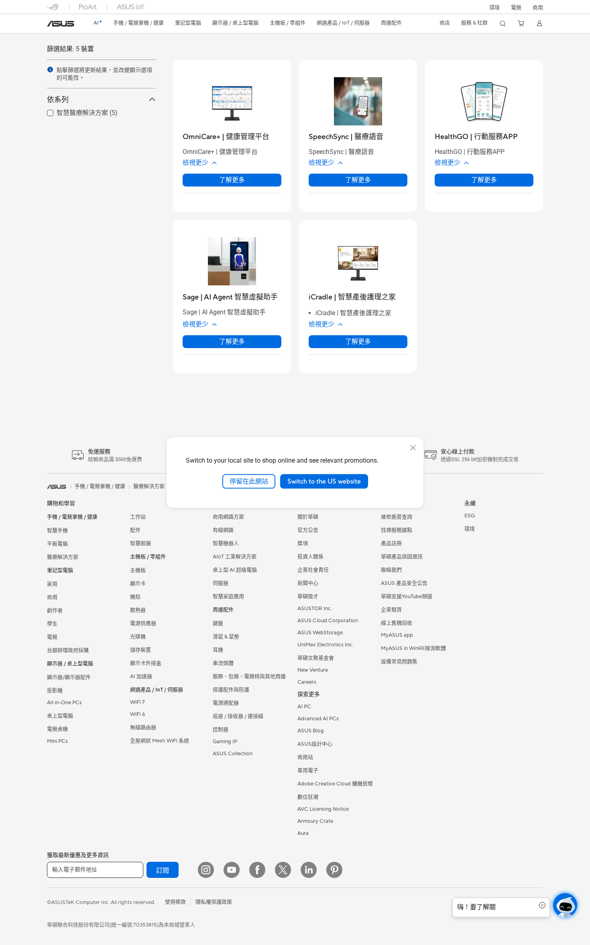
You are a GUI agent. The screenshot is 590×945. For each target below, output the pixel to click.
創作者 (55, 610)
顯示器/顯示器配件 (69, 677)
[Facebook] (257, 870)
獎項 (302, 543)
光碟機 (138, 636)
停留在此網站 (249, 481)
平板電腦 (57, 544)
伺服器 (220, 583)
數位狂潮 (307, 797)
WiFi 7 (137, 702)
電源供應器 (143, 623)
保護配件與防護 (231, 690)
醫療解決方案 (62, 557)
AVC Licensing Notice (323, 809)
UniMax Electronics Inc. (325, 645)
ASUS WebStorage (320, 632)
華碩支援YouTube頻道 (406, 596)
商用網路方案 (228, 517)
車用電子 (307, 770)
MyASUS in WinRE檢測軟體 (413, 648)
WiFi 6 (137, 714)
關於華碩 (307, 517)
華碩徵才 (307, 596)
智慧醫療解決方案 (72, 112)
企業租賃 (391, 610)
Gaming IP (225, 741)
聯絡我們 (391, 570)
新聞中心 (307, 583)
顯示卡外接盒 (145, 663)
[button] (516, 7)
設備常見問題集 (399, 661)
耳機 (218, 650)
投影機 (55, 690)
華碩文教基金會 (315, 658)
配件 (135, 530)
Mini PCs (57, 741)
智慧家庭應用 (228, 596)
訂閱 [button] (162, 871)
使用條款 (175, 902)
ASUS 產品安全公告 (404, 583)
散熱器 (138, 610)
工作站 (138, 517)
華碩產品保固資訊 (402, 556)
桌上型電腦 (60, 716)
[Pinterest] (334, 870)
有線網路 (223, 530)
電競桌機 (57, 729)
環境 (494, 7)
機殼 (135, 597)
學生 (52, 624)
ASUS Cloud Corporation (327, 620)
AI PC (304, 706)
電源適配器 (226, 703)
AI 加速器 (141, 676)
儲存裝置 (140, 650)
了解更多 (232, 180)
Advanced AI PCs (318, 718)
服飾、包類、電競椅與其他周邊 (249, 676)
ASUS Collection (232, 753)
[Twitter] (283, 870)
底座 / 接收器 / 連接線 (238, 716)
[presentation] (50, 69)
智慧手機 (57, 530)
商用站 (305, 757)
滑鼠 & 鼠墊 (226, 636)
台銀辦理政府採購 (68, 650)
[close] (413, 447)
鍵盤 (218, 623)
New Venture (312, 670)
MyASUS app (397, 635)
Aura (303, 833)
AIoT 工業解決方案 (234, 556)
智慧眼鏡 (140, 543)
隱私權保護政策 (213, 902)
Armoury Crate (315, 821)
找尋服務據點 (396, 530)
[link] (60, 24)
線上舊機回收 (396, 623)
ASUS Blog (310, 731)
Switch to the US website (324, 481)
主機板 (138, 570)
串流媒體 (223, 663)
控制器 (220, 729)
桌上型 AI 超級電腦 (235, 570)
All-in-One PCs (64, 702)
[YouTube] (232, 870)
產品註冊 (391, 543)
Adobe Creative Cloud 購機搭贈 (335, 784)
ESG (469, 515)
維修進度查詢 (396, 517)
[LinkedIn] (309, 870)
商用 (52, 597)
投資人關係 (310, 556)
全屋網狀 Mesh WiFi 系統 (159, 741)
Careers (306, 682)
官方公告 (307, 530)
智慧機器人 (226, 543)
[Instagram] (206, 870)
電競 (52, 637)
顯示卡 (138, 583)
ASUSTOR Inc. (314, 608)
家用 (52, 584)
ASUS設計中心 (314, 744)
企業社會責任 (313, 570)
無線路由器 (143, 727)
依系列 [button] (58, 99)
